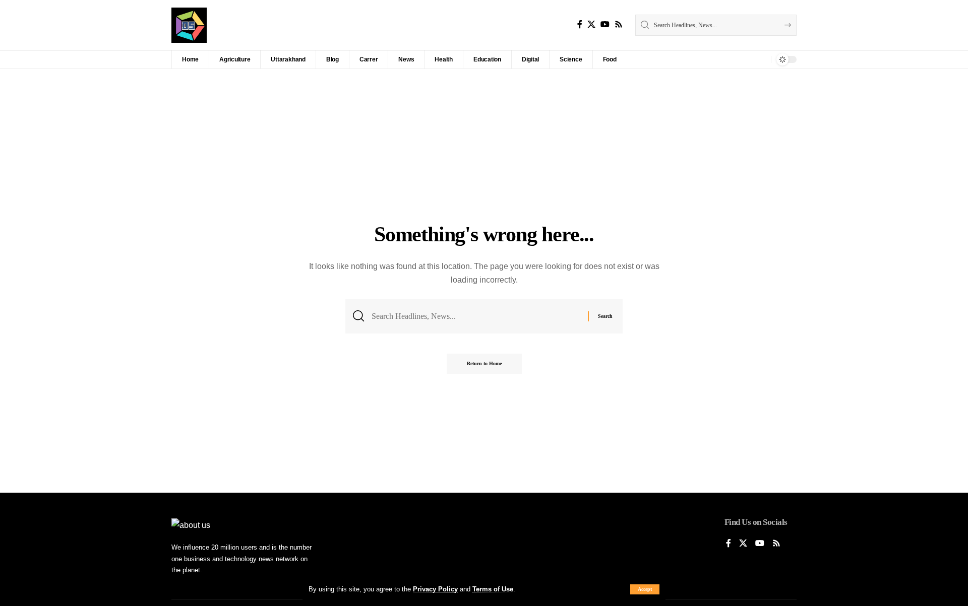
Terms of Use (492, 589)
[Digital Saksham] (189, 25)
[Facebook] (580, 24)
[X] (591, 24)
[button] (644, 589)
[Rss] (618, 24)
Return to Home (484, 363)
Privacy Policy (435, 589)
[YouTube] (605, 24)
